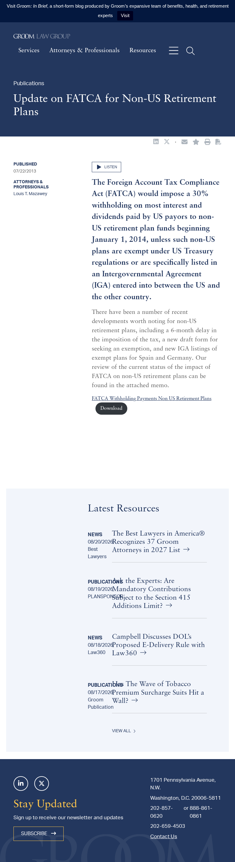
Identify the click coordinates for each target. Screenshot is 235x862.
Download (111, 408)
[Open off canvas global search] (190, 51)
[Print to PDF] (218, 142)
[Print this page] (207, 143)
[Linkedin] (20, 783)
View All (121, 731)
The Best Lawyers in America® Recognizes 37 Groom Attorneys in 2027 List (158, 542)
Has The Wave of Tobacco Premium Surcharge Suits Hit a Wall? (158, 692)
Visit (125, 15)
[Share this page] (184, 143)
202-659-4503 (167, 826)
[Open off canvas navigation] (173, 50)
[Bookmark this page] (196, 143)
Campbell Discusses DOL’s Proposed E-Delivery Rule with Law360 (158, 645)
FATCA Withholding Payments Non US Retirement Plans (151, 398)
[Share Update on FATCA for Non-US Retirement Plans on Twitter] (167, 142)
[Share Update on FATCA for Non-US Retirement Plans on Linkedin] (156, 142)
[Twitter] (41, 783)
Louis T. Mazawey (30, 194)
